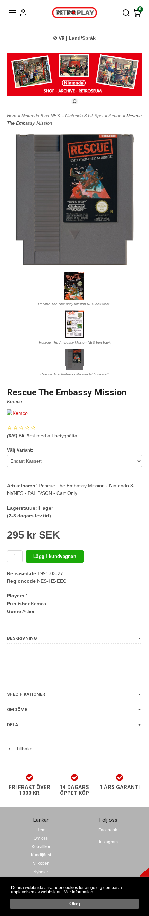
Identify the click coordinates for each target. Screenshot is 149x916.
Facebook (107, 830)
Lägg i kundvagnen (54, 556)
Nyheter (40, 872)
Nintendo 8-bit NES (41, 115)
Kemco (14, 401)
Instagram (108, 841)
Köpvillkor (41, 846)
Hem (11, 115)
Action (115, 115)
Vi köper (41, 863)
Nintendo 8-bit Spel (85, 115)
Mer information (78, 892)
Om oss (41, 838)
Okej (74, 903)
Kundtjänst (41, 855)
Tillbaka (22, 749)
